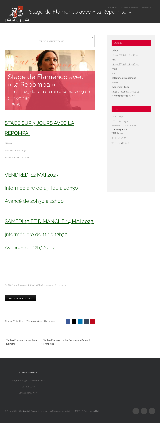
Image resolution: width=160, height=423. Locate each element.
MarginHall (94, 411)
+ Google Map (121, 129)
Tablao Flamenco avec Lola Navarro (21, 341)
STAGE (115, 82)
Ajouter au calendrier (20, 298)
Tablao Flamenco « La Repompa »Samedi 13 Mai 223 (65, 342)
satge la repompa (120, 91)
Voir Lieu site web (120, 142)
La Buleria (24, 411)
